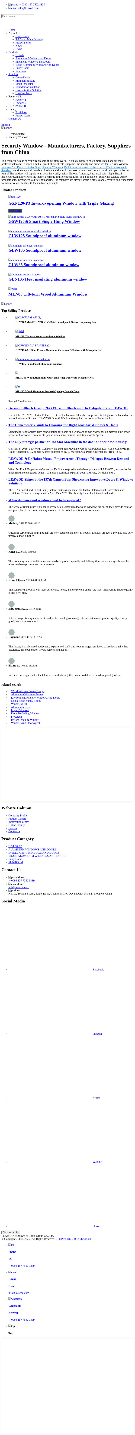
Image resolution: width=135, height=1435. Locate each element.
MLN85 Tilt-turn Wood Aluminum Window (48, 294)
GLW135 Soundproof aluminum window (44, 250)
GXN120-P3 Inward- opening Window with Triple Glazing (61, 203)
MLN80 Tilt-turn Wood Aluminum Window (40, 336)
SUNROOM (15, 862)
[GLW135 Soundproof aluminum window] (25, 245)
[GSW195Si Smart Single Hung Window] (47, 216)
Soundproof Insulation (27, 86)
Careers (12, 828)
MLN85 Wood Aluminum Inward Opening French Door (47, 391)
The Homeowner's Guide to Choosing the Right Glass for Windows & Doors (63, 425)
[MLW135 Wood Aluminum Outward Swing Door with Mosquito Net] (17, 372)
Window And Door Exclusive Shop (21, 167)
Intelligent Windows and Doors (32, 61)
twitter (96, 1097)
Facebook (98, 969)
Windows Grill (19, 703)
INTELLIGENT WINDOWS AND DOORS (33, 852)
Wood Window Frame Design (27, 691)
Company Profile (17, 815)
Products (13, 52)
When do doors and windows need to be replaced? (44, 500)
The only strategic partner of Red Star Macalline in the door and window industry (67, 442)
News (18, 45)
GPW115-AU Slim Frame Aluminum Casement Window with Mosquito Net (58, 350)
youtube (97, 1161)
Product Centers (17, 818)
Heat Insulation (23, 93)
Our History (22, 36)
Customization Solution (28, 90)
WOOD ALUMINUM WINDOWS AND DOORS (37, 855)
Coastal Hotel (23, 77)
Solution (13, 74)
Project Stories (23, 42)
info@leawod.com (27, 8)
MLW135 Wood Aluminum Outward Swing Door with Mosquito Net (54, 377)
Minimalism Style (25, 80)
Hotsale (19, 55)
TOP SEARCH (82, 1238)
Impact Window (20, 710)
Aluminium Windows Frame (27, 694)
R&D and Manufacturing (29, 39)
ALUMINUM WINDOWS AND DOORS (32, 849)
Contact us (14, 831)
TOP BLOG (64, 1238)
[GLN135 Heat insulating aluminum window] (24, 274)
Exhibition (21, 112)
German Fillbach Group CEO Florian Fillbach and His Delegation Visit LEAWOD (68, 408)
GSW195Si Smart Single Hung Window (44, 221)
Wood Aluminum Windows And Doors (37, 64)
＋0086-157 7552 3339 (31, 4)
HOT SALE (15, 846)
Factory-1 (20, 99)
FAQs (18, 48)
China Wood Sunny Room (26, 700)
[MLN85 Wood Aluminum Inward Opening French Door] (17, 386)
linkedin (97, 1033)
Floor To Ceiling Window (25, 713)
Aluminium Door (20, 707)
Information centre (18, 821)
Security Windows (52, 167)
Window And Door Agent (25, 722)
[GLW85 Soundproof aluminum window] (26, 260)
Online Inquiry (16, 824)
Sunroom (20, 71)
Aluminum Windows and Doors (33, 58)
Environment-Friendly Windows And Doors (35, 697)
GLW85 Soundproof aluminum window (43, 264)
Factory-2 (20, 102)
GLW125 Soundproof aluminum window (44, 235)
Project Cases (22, 115)
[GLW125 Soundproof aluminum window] (29, 231)
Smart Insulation (24, 83)
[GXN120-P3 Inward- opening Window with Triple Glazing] (14, 196)
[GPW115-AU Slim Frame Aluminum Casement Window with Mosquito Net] (32, 345)
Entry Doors (22, 67)
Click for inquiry (11, 1232)
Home (11, 29)
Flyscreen (16, 716)
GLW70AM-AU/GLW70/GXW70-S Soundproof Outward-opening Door (56, 322)
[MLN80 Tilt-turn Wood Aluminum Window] (19, 331)
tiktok (96, 1226)
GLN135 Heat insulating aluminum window (47, 279)
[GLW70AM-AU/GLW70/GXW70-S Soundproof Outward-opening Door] (28, 317)
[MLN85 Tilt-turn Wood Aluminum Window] (12, 289)
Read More (15, 210)
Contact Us (14, 118)
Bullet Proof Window (76, 167)
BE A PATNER (17, 106)
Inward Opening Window (25, 719)
